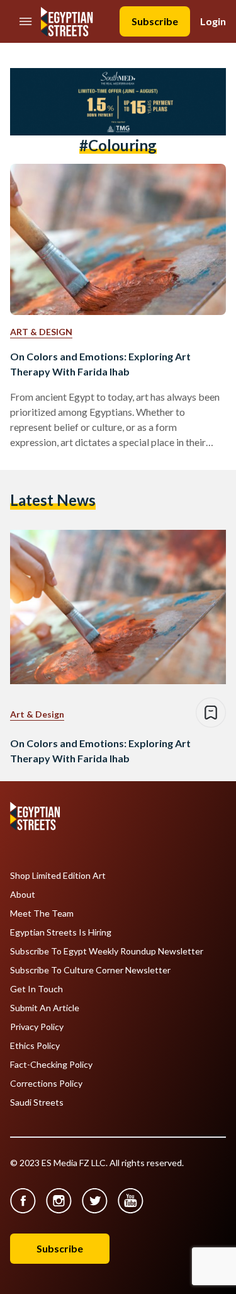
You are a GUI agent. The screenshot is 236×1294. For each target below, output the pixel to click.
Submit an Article (44, 1008)
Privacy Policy (37, 1027)
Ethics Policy (35, 1046)
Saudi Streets (37, 1102)
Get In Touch (36, 989)
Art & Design (41, 331)
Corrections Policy (46, 1084)
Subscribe (155, 21)
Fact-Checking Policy (51, 1065)
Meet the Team (42, 913)
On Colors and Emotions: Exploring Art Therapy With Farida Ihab (100, 363)
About (22, 895)
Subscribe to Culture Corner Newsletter (90, 970)
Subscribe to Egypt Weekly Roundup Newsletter (106, 951)
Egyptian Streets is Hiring (60, 932)
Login (213, 21)
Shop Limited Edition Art (58, 876)
